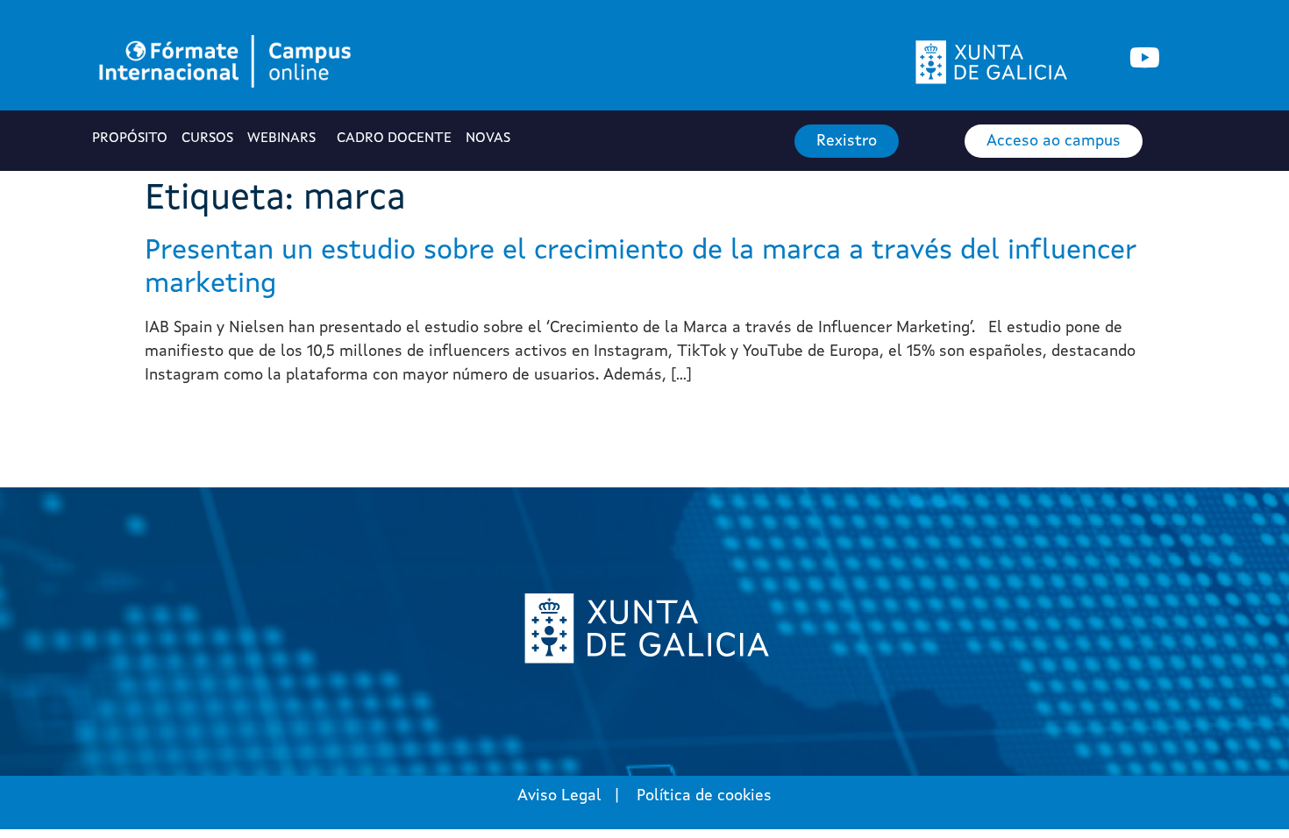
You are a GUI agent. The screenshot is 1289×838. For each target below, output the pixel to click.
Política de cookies (704, 796)
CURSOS (207, 138)
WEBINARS (281, 138)
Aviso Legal (559, 796)
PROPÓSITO (129, 138)
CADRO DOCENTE (394, 138)
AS (490, 138)
